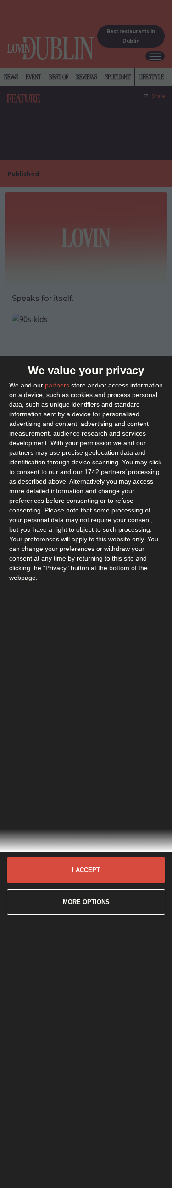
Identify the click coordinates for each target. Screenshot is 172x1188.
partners (57, 385)
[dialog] (86, 772)
